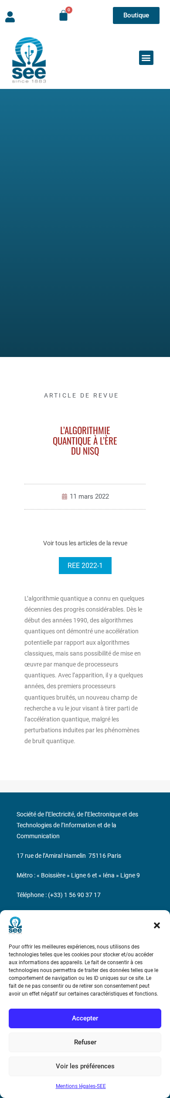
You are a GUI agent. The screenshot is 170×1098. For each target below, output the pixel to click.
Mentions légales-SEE (81, 1086)
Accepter (85, 1018)
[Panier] (63, 15)
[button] (157, 925)
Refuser (85, 1042)
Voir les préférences (85, 1066)
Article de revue (81, 395)
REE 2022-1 (85, 565)
